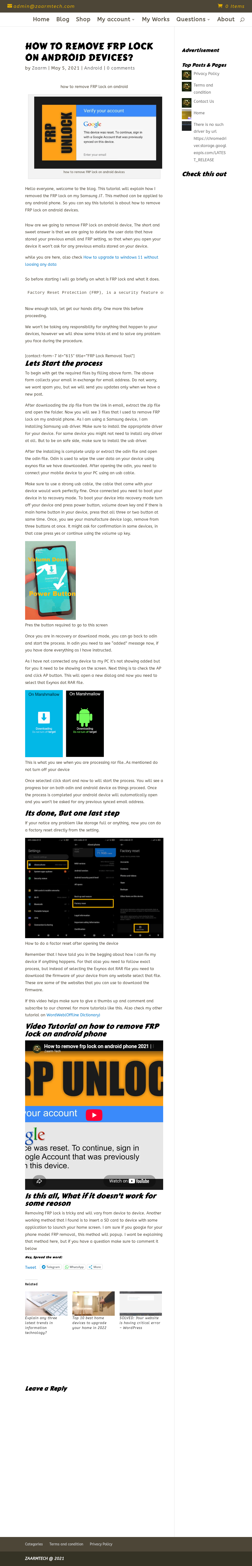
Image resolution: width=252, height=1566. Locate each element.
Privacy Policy (206, 73)
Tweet (30, 1267)
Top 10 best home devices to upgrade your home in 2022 (89, 1323)
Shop (83, 20)
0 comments (121, 68)
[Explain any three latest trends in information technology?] (46, 1303)
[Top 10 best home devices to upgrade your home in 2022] (93, 1303)
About (226, 20)
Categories (34, 1544)
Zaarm (39, 68)
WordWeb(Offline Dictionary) (73, 1015)
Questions (191, 20)
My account (113, 20)
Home (41, 20)
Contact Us (204, 101)
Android (93, 68)
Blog (62, 20)
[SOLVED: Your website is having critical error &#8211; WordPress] (141, 1303)
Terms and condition (66, 1544)
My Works (156, 20)
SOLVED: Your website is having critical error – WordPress (140, 1323)
